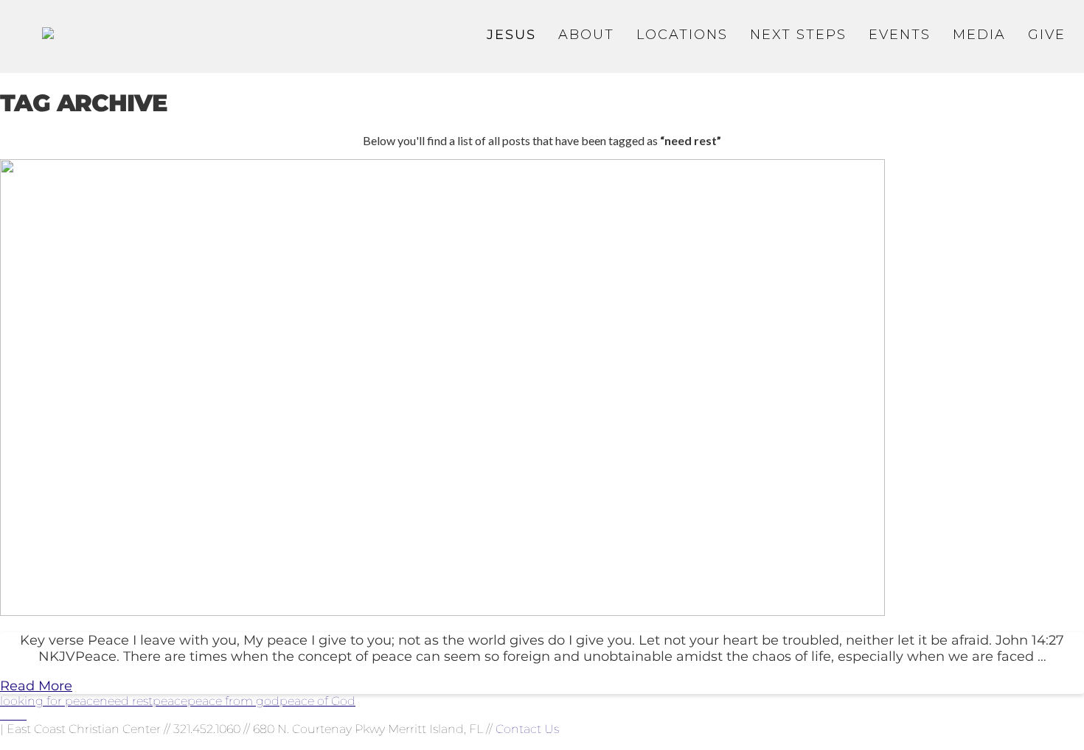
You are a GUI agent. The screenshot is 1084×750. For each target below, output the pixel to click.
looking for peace (50, 701)
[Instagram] (22, 715)
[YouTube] (13, 715)
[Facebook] (4, 715)
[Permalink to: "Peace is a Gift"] (442, 612)
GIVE (1047, 35)
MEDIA (979, 35)
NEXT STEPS (798, 35)
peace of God (317, 701)
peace (170, 701)
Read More (36, 686)
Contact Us (527, 729)
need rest (126, 701)
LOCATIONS (682, 35)
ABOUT (586, 35)
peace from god (233, 701)
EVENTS (900, 35)
